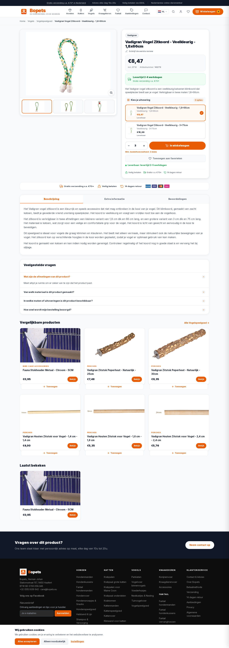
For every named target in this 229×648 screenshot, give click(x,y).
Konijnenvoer (166, 577)
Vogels (31, 21)
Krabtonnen (110, 600)
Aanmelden (63, 613)
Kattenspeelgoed (113, 610)
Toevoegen (51, 386)
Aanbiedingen (194, 602)
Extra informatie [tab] (114, 199)
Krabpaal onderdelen (115, 595)
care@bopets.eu (49, 589)
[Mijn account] (181, 11)
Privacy (190, 607)
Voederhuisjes (138, 590)
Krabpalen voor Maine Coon (112, 589)
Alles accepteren (27, 641)
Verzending (193, 592)
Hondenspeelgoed (86, 609)
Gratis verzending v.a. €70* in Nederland (66, 3)
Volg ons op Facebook (32, 595)
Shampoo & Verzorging (82, 621)
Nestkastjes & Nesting (142, 595)
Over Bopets (193, 582)
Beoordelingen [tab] (177, 199)
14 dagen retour (195, 597)
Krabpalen (109, 577)
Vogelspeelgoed (44, 21)
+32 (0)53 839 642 (29, 589)
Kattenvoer (109, 615)
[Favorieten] (188, 11)
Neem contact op (199, 545)
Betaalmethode (194, 587)
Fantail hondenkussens (167, 611)
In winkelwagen (179, 145)
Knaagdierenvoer (168, 582)
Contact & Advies (195, 577)
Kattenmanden (111, 605)
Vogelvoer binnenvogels (138, 584)
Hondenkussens (84, 582)
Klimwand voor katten (115, 621)
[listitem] (37, 106)
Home (22, 21)
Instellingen (77, 641)
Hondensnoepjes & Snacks (86, 602)
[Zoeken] (173, 11)
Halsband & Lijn (84, 614)
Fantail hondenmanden (84, 589)
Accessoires (165, 587)
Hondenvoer (82, 595)
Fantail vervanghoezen (167, 620)
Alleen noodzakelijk (54, 641)
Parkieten (136, 577)
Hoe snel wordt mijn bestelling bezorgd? (47, 309)
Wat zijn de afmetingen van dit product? (47, 276)
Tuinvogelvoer (139, 600)
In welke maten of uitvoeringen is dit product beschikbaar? (58, 300)
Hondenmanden (84, 577)
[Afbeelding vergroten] (111, 93)
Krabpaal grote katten (115, 582)
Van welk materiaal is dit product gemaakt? (49, 292)
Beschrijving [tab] (51, 199)
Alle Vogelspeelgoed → (196, 323)
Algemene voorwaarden (193, 614)
